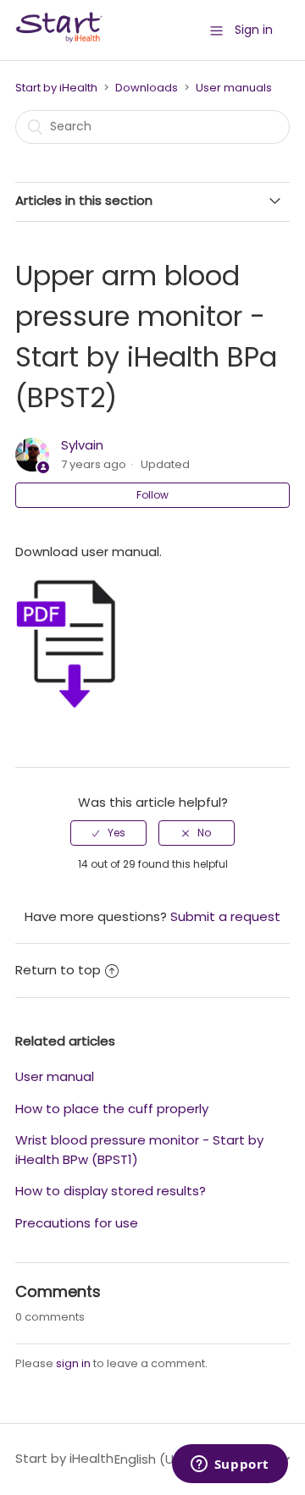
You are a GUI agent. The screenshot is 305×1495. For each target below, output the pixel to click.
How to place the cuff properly (111, 1108)
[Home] (59, 38)
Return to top (58, 970)
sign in (73, 1363)
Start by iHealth (56, 88)
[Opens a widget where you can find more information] (229, 1465)
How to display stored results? (110, 1191)
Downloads (146, 88)
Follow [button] (152, 495)
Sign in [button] (254, 29)
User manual (54, 1076)
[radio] (108, 833)
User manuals (234, 88)
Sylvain (82, 445)
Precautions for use (76, 1223)
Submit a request (225, 916)
